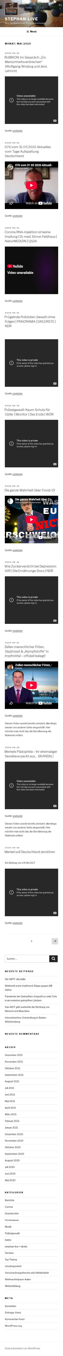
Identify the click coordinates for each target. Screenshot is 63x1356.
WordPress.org (13, 1325)
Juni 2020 (10, 1173)
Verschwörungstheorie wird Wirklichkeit (27, 1272)
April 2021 (10, 1107)
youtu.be (17, 130)
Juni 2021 (10, 1094)
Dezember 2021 (14, 1055)
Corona (9, 1206)
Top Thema (11, 1259)
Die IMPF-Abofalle (15, 979)
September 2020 (14, 1153)
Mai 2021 (10, 1101)
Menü (33, 31)
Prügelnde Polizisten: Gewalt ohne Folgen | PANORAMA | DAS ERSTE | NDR (30, 321)
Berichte (9, 1200)
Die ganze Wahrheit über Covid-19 (30, 490)
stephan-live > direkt (16, 1246)
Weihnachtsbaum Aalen (18, 1279)
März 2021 (11, 1114)
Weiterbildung (13, 1286)
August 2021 (12, 1081)
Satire (8, 1240)
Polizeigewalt (12, 1233)
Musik (8, 1226)
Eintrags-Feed (13, 1312)
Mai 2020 (10, 1180)
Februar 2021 (12, 1121)
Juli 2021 (9, 1088)
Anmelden (10, 1306)
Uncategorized (13, 1266)
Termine (9, 1253)
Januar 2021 (11, 1127)
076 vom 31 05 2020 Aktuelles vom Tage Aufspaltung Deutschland (28, 151)
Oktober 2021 (12, 1068)
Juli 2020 (10, 1167)
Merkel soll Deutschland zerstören (30, 852)
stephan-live (21, 19)
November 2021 (14, 1061)
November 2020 (14, 1140)
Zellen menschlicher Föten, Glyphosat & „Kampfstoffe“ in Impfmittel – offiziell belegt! (27, 651)
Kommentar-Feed (14, 1319)
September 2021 (14, 1074)
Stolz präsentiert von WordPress (22, 1348)
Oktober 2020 (13, 1147)
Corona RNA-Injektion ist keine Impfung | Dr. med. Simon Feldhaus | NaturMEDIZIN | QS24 (31, 236)
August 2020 (12, 1160)
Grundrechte (12, 1213)
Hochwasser (12, 1220)
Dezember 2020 (14, 1134)
